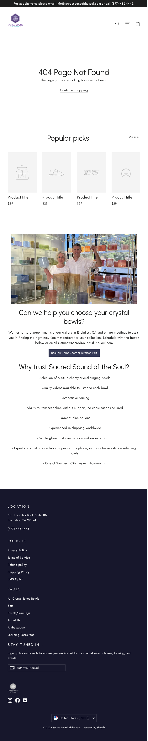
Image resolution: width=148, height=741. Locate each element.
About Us (14, 620)
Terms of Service (19, 557)
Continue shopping (74, 90)
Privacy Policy (17, 550)
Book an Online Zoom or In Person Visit (74, 353)
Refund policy (17, 564)
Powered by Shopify (94, 727)
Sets (10, 605)
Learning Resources (21, 635)
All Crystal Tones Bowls (23, 598)
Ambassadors (17, 627)
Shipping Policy (18, 572)
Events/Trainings (19, 613)
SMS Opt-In (15, 579)
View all (134, 137)
